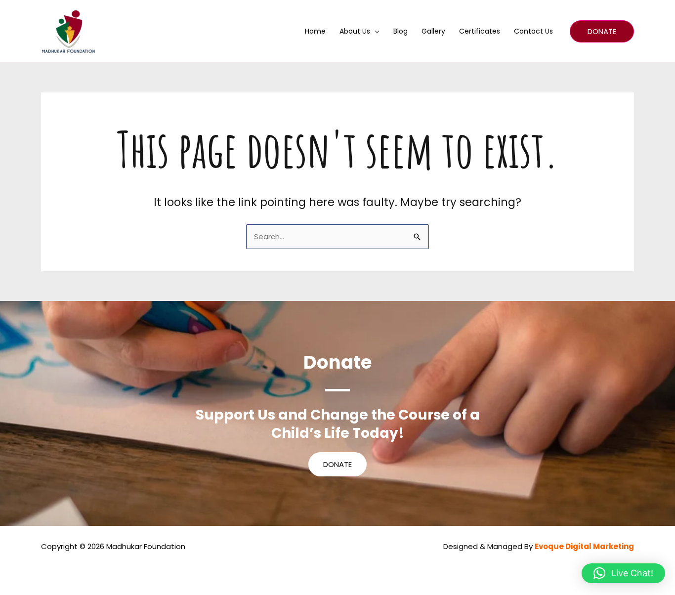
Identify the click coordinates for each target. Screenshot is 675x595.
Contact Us (533, 31)
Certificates (479, 31)
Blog (400, 31)
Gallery (433, 31)
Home (315, 31)
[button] (602, 31)
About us (354, 31)
